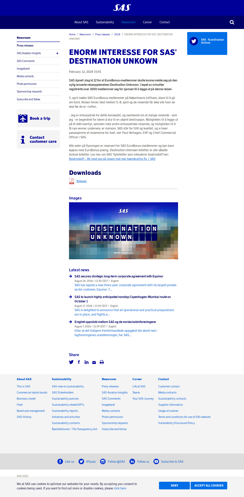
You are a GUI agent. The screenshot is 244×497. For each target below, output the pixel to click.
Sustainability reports (65, 411)
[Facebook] (79, 362)
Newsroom (128, 22)
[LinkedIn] (86, 362)
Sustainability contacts (66, 423)
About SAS (81, 22)
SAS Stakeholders (63, 392)
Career (147, 22)
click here (120, 488)
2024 (117, 34)
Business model (26, 398)
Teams (136, 392)
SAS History (24, 417)
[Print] (102, 362)
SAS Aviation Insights (29, 53)
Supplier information (170, 404)
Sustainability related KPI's (68, 404)
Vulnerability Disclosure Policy (176, 423)
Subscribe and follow (28, 99)
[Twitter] (71, 362)
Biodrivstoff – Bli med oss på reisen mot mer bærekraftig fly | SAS (112, 159)
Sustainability (105, 22)
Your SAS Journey (143, 398)
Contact (165, 22)
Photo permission (27, 84)
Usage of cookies (168, 411)
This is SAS (23, 386)
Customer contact (169, 386)
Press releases (25, 45)
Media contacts (25, 76)
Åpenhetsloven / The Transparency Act (74, 429)
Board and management (31, 411)
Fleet (20, 404)
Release (81, 181)
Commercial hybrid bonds (32, 392)
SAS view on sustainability (68, 386)
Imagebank (23, 68)
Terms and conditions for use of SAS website (184, 417)
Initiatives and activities (66, 417)
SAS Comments (26, 61)
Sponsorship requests (29, 91)
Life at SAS (138, 386)
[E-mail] (94, 362)
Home (72, 34)
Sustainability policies (65, 398)
